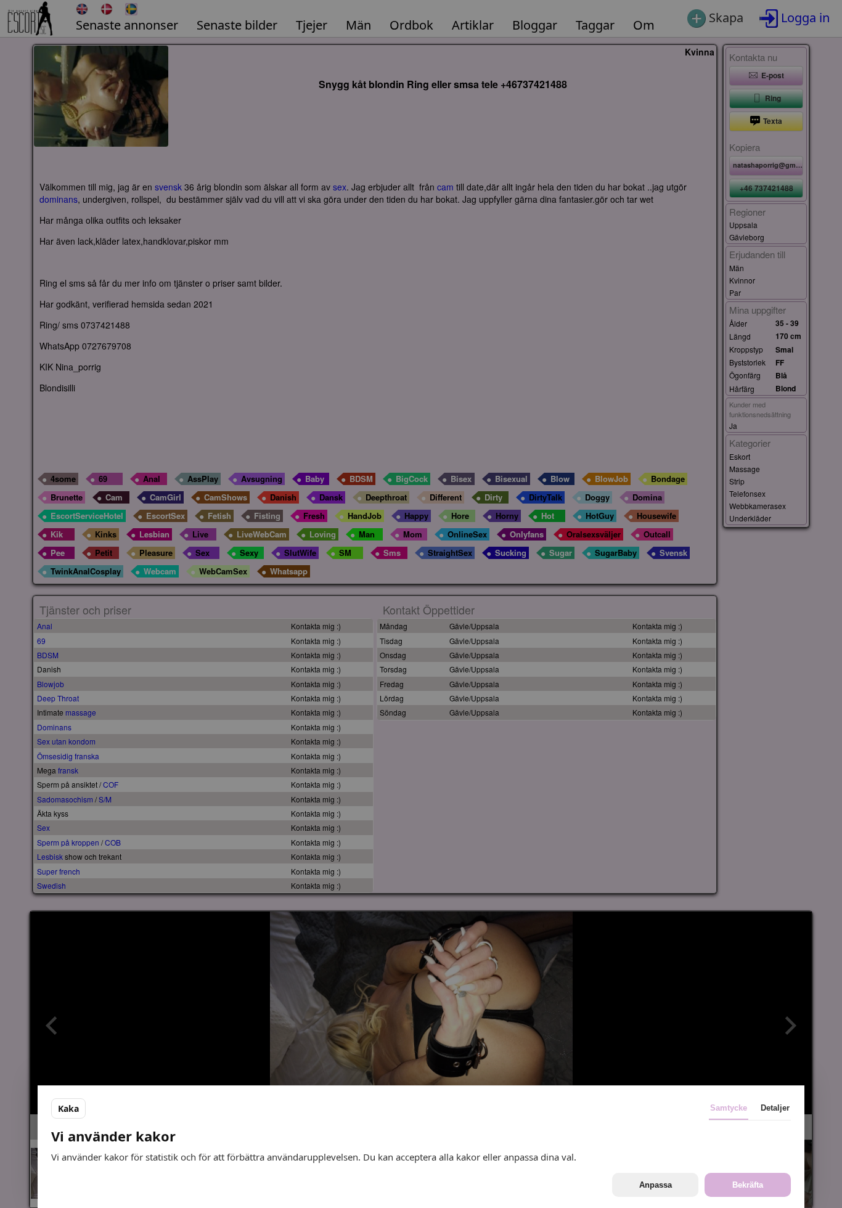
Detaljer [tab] (775, 1107)
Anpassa (655, 1185)
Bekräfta (747, 1185)
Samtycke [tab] (728, 1107)
